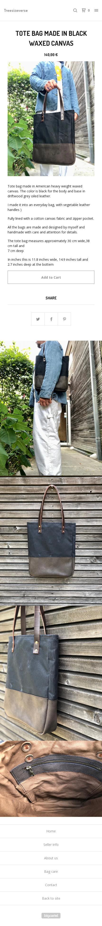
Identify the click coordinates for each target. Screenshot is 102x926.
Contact (51, 885)
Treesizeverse (16, 10)
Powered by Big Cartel (51, 915)
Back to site (51, 898)
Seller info (51, 844)
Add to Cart (51, 277)
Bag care (51, 871)
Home (51, 831)
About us (51, 858)
